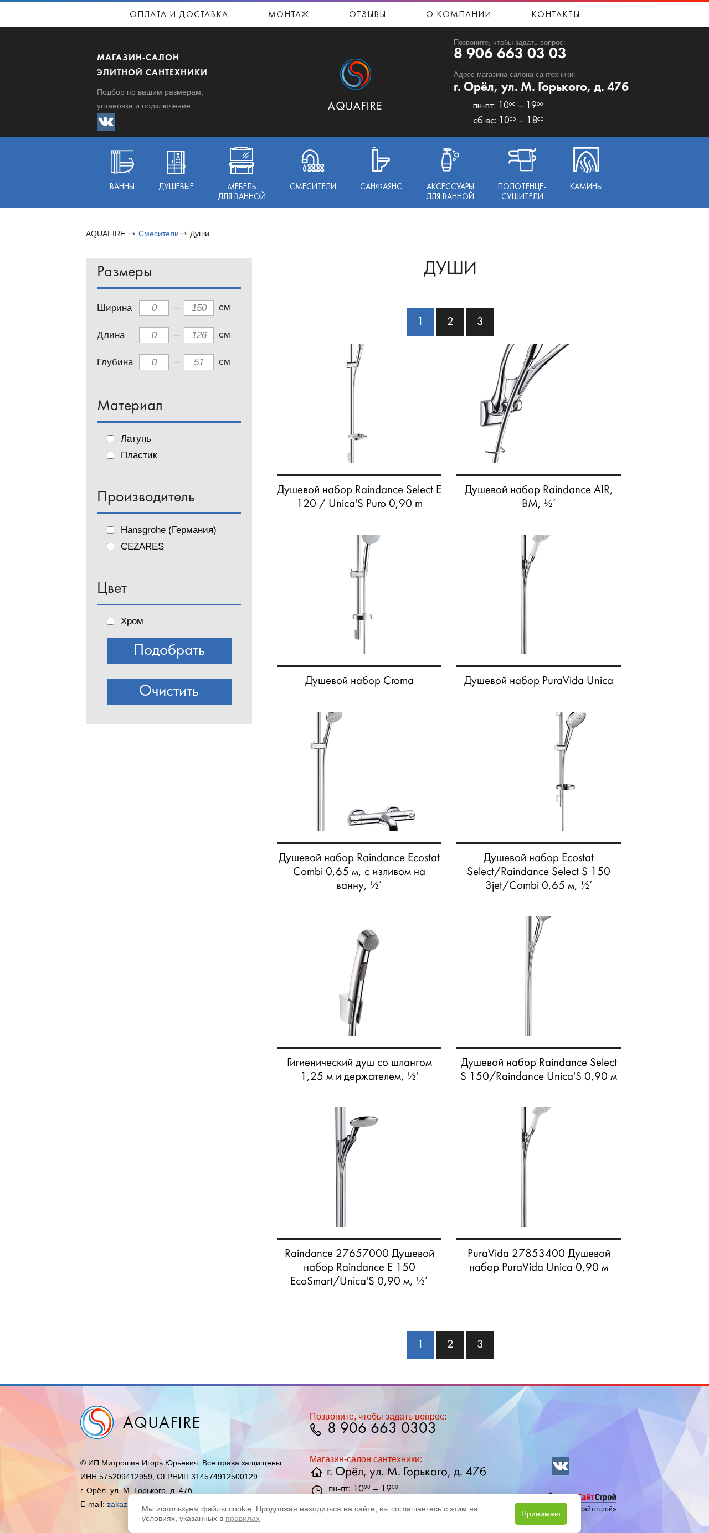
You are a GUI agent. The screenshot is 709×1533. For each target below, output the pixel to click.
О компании (458, 15)
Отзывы (367, 15)
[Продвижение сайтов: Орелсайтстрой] (581, 1501)
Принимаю (541, 1513)
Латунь (136, 438)
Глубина (115, 362)
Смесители (158, 233)
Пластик (139, 455)
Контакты (555, 15)
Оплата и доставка (179, 15)
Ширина (114, 308)
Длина (111, 335)
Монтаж (288, 15)
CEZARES (142, 546)
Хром (132, 621)
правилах (242, 1518)
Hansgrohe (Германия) (169, 530)
